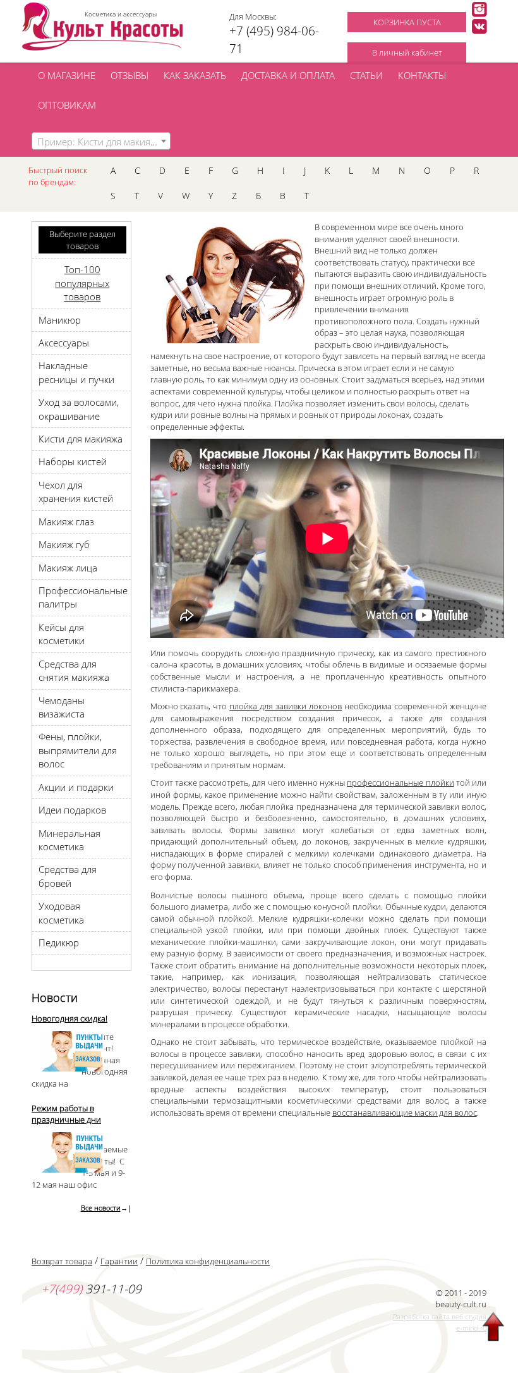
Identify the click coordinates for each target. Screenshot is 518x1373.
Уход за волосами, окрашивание (79, 409)
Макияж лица (68, 567)
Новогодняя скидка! (69, 1018)
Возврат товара (62, 1261)
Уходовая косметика (61, 912)
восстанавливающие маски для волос (404, 1112)
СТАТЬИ (366, 75)
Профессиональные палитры (83, 597)
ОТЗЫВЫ (129, 75)
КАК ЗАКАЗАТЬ (195, 75)
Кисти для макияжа (81, 438)
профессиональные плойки (400, 782)
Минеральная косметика (69, 840)
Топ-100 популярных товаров (82, 283)
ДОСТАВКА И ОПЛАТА (288, 75)
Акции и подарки (76, 787)
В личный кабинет (407, 52)
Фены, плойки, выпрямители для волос (78, 750)
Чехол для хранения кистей (76, 491)
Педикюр (59, 942)
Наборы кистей (73, 461)
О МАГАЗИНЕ (66, 75)
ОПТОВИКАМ (67, 105)
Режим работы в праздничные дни (66, 1114)
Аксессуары (64, 342)
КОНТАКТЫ (422, 75)
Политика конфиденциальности (208, 1261)
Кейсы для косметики (62, 634)
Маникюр (60, 320)
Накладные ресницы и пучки (76, 372)
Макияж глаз (66, 521)
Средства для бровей (68, 876)
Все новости (101, 1207)
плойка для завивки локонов (285, 706)
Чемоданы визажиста (62, 707)
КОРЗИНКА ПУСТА (407, 22)
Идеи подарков (72, 809)
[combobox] (101, 141)
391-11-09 (91, 1289)
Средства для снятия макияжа (74, 670)
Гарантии (119, 1261)
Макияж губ (64, 544)
